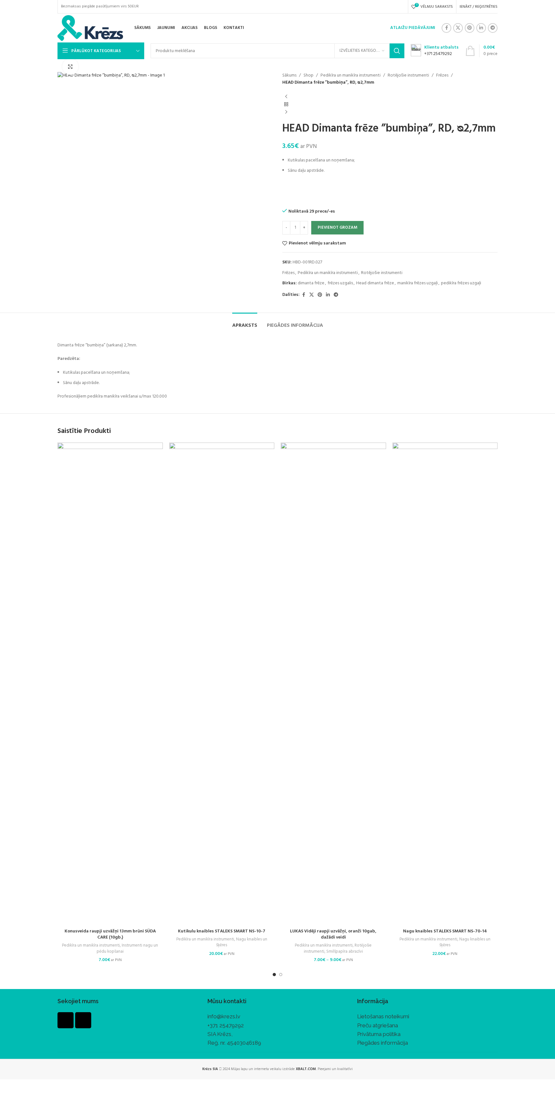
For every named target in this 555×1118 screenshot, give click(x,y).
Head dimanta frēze (375, 283)
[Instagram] (83, 1020)
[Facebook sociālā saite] (446, 28)
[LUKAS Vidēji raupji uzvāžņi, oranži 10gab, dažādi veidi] (333, 684)
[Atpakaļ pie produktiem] (286, 104)
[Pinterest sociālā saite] (469, 28)
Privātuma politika (379, 1034)
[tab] (244, 322)
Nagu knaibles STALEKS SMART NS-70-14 (445, 931)
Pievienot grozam (337, 227)
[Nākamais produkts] (286, 112)
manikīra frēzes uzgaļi (417, 283)
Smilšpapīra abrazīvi (344, 951)
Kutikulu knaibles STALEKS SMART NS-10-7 (221, 931)
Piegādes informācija (382, 1043)
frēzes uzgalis (340, 283)
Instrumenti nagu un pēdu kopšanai (127, 948)
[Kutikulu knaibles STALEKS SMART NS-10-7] (222, 684)
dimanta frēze (311, 283)
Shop (308, 75)
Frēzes (442, 75)
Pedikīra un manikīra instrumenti (351, 75)
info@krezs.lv (223, 1016)
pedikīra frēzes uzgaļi (461, 283)
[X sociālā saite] (458, 28)
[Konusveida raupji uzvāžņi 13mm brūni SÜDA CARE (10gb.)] (110, 684)
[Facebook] (65, 1020)
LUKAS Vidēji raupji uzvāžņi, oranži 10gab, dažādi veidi (333, 934)
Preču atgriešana (377, 1025)
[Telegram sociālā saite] (493, 28)
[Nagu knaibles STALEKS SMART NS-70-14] (445, 684)
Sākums (289, 75)
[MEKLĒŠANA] (397, 50)
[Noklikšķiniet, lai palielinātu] (70, 67)
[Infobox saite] (435, 51)
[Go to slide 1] (274, 974)
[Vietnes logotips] (90, 28)
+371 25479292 (225, 1025)
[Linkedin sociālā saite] (481, 28)
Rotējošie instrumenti (408, 75)
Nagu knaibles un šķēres (241, 942)
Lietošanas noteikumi (383, 1016)
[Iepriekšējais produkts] (286, 97)
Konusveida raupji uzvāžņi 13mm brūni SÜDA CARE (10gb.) (110, 934)
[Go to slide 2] (280, 974)
